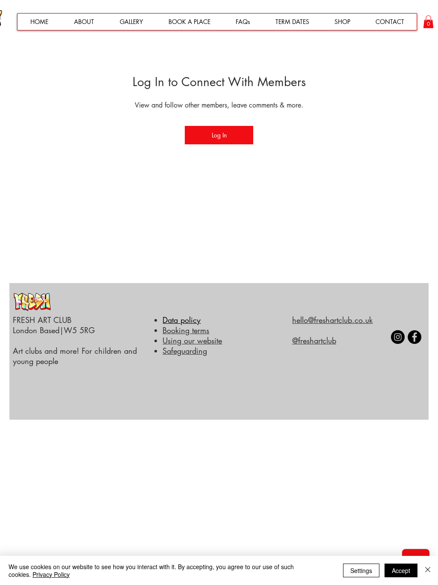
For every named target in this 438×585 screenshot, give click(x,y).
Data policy (182, 320)
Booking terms (186, 330)
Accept (401, 570)
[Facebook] (414, 337)
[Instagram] (398, 337)
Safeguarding (185, 351)
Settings (361, 570)
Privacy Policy (51, 574)
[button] (428, 21)
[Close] (428, 570)
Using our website (192, 340)
